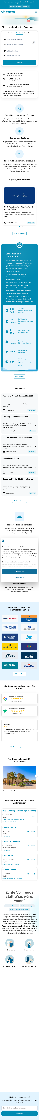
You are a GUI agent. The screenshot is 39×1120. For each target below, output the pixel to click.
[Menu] (36, 12)
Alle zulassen (19, 572)
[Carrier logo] (9, 618)
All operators (19, 674)
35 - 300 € (31, 846)
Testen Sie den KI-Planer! (18, 6)
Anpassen (18, 577)
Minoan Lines (11, 822)
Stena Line (6, 836)
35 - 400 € (31, 874)
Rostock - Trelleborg (11, 841)
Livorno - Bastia (9, 870)
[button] (19, 226)
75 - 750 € (31, 816)
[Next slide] (37, 730)
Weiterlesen (19, 376)
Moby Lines (18, 878)
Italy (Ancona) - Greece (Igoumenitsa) (19, 811)
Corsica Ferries (7, 878)
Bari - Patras (7, 855)
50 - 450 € (31, 831)
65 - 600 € (31, 860)
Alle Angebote (19, 233)
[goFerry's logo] (9, 12)
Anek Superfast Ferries (10, 819)
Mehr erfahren (19, 501)
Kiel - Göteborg (9, 827)
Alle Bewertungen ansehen (19, 747)
